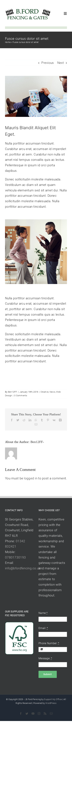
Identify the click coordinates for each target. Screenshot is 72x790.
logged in (30, 478)
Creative (45, 392)
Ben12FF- (12, 392)
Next (60, 63)
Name (43, 613)
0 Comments (20, 395)
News (52, 392)
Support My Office (53, 699)
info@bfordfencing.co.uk (22, 568)
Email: (43, 628)
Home (8, 42)
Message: (45, 658)
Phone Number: (49, 643)
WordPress (50, 703)
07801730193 (15, 557)
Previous (47, 63)
